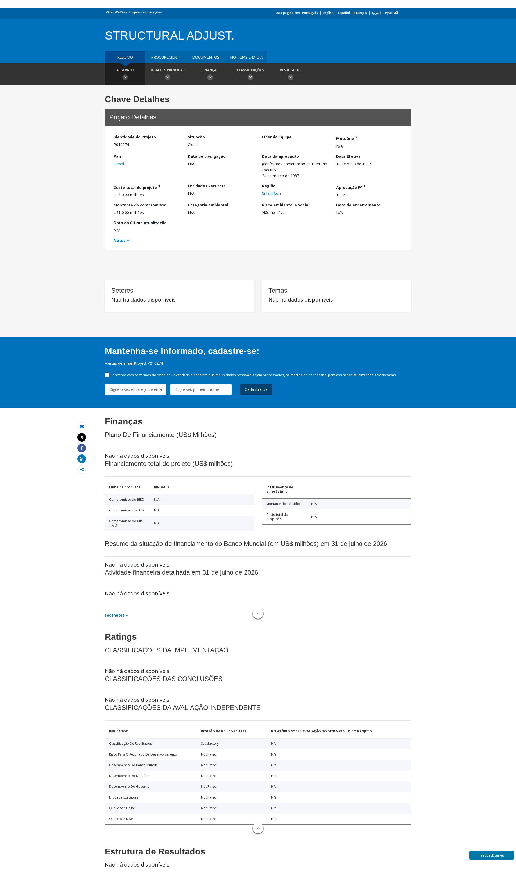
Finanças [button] (210, 70)
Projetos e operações (145, 12)
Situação (196, 136)
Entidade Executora (207, 185)
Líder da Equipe (277, 136)
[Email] (82, 427)
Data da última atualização (140, 222)
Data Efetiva (348, 156)
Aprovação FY (350, 186)
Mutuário (346, 137)
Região (268, 185)
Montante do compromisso (140, 204)
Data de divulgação (206, 156)
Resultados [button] (290, 70)
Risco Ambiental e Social (285, 204)
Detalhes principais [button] (167, 70)
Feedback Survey (491, 855)
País (118, 156)
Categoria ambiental (208, 204)
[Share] (82, 448)
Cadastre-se (256, 389)
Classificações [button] (250, 70)
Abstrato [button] (125, 70)
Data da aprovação (280, 156)
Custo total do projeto (137, 186)
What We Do (115, 12)
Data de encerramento (358, 204)
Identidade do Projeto (135, 136)
